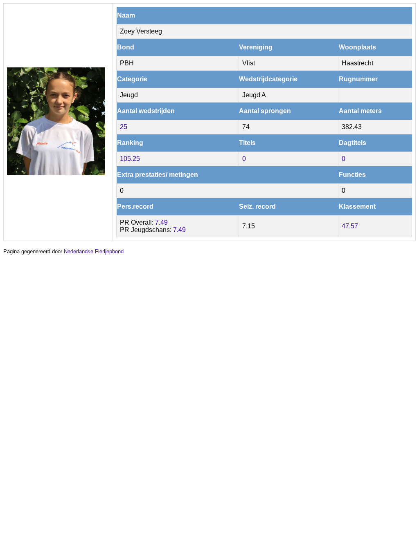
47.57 (350, 226)
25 (123, 126)
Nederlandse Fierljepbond (94, 251)
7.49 (161, 222)
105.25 (130, 158)
